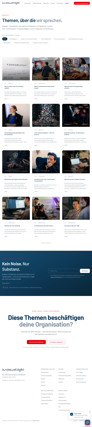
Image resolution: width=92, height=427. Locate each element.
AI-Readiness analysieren (56, 342)
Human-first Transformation (29, 39)
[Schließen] (90, 412)
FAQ (59, 407)
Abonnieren (85, 271)
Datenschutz (61, 397)
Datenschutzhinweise (56, 277)
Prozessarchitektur (81, 375)
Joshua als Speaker (46, 375)
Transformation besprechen (81, 3)
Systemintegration (81, 382)
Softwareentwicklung (47, 394)
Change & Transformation (40, 42)
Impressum (61, 394)
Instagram (82, 420)
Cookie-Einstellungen (64, 410)
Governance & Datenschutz (21, 42)
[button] (79, 415)
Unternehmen (59, 3)
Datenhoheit (7, 42)
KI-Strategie (79, 372)
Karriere (43, 379)
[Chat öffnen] (87, 422)
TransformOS (27, 3)
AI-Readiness (13, 39)
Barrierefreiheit (62, 400)
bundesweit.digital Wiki (64, 375)
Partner (52, 3)
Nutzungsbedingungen (64, 403)
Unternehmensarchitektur (76, 39)
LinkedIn (75, 420)
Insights (67, 3)
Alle (5, 39)
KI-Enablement (80, 379)
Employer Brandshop (46, 400)
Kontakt (43, 385)
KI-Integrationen (45, 397)
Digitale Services (37, 3)
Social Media (44, 403)
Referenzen (46, 3)
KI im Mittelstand (46, 39)
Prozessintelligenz (59, 39)
